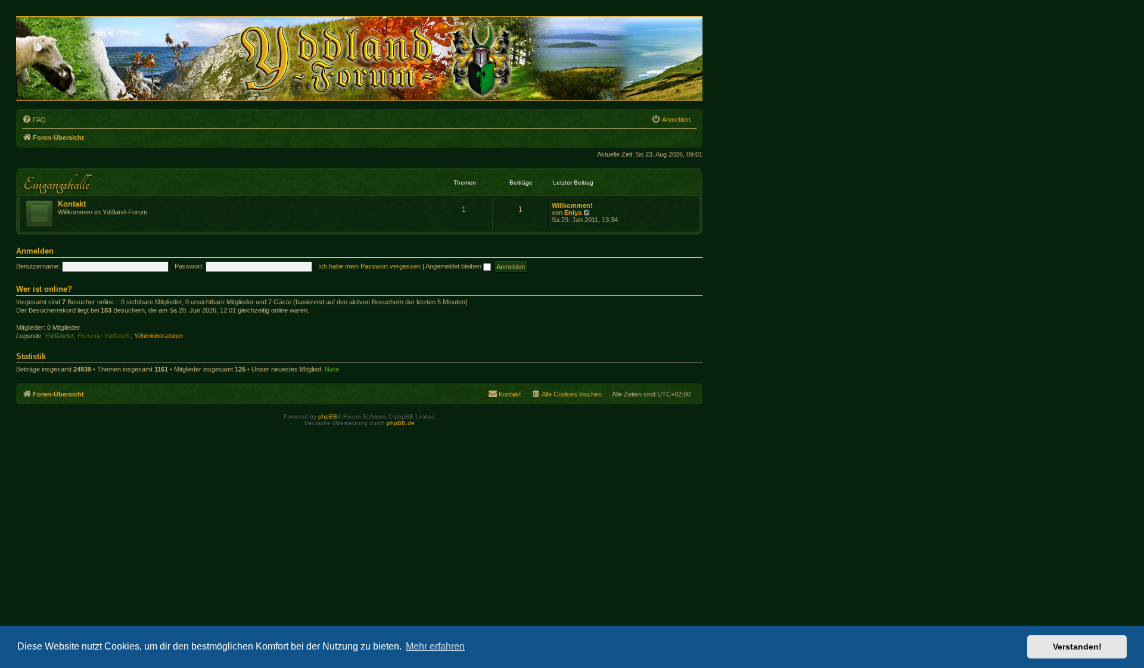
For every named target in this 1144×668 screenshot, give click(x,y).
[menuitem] (34, 120)
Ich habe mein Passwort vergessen (369, 266)
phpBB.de (401, 423)
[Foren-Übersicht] (366, 58)
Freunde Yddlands (103, 335)
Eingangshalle (56, 183)
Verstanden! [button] (1077, 646)
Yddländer (59, 335)
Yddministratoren (158, 335)
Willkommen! (572, 205)
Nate (332, 369)
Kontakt (72, 203)
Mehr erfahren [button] (435, 646)
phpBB (327, 416)
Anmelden (35, 250)
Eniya (573, 212)
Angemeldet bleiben (454, 266)
